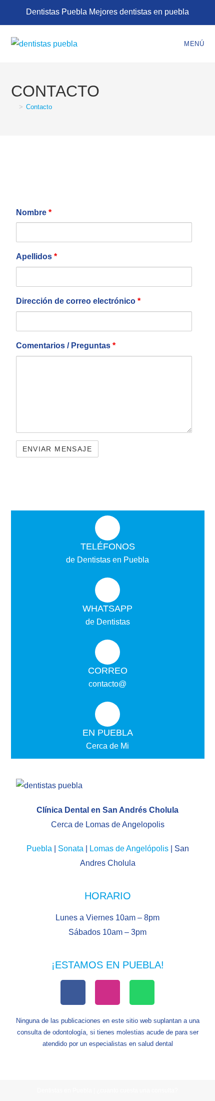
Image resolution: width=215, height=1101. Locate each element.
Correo (108, 671)
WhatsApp (107, 609)
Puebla (39, 848)
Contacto (39, 107)
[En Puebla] (107, 714)
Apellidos (36, 256)
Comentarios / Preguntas (66, 345)
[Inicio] (13, 107)
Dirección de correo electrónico (78, 301)
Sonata (71, 848)
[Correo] (107, 652)
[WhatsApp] (107, 590)
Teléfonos (107, 546)
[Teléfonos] (107, 527)
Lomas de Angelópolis (129, 848)
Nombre (34, 212)
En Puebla (107, 733)
